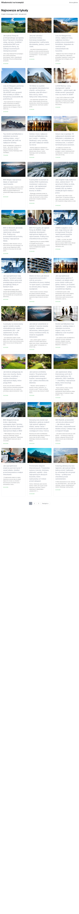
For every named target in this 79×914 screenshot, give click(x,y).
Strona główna (73, 2)
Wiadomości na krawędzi (12, 2)
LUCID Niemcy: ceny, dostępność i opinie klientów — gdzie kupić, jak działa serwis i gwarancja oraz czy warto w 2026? (65, 90)
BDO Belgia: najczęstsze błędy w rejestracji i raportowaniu (12, 182)
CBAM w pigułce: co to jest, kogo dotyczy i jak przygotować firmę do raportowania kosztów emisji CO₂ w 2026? (64, 232)
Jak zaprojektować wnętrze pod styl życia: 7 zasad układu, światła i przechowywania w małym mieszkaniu (13, 470)
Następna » (45, 503)
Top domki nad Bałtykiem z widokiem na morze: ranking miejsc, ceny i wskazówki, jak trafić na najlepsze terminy (13, 138)
